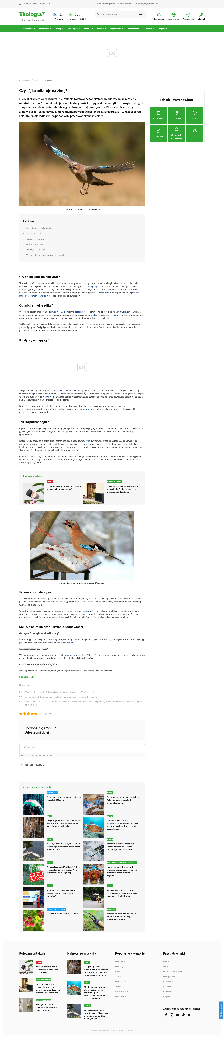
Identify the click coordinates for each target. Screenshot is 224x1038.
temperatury (98, 324)
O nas (165, 967)
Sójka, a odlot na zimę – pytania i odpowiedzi (45, 255)
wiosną (60, 390)
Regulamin (168, 982)
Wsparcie (167, 997)
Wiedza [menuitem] (149, 28)
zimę (52, 289)
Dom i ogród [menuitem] (73, 28)
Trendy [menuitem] (58, 28)
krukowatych (47, 396)
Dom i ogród (120, 967)
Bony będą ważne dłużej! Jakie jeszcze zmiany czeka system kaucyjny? (61, 893)
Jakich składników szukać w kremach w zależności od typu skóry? (64, 487)
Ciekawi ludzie (121, 992)
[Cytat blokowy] (44, 755)
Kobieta (118, 972)
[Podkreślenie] (29, 755)
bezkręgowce (81, 311)
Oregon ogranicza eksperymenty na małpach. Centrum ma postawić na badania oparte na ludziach (63, 823)
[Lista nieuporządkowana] (40, 755)
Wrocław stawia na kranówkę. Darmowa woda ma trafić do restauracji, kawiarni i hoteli (121, 846)
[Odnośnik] (51, 755)
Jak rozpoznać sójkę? (35, 244)
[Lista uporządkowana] (36, 755)
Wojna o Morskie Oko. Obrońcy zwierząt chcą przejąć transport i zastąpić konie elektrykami (122, 893)
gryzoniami (125, 311)
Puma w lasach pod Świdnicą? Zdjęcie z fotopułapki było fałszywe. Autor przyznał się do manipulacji (64, 870)
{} (54, 755)
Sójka (96, 286)
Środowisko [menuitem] (44, 28)
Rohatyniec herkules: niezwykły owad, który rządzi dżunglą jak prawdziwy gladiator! (121, 916)
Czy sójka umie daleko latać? (38, 228)
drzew (108, 292)
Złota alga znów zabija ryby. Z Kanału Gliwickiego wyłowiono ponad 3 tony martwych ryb (63, 846)
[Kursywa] (25, 755)
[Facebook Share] (122, 729)
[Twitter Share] (129, 729)
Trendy (118, 987)
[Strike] (33, 755)
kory (91, 286)
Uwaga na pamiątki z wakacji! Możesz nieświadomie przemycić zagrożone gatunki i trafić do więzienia (122, 871)
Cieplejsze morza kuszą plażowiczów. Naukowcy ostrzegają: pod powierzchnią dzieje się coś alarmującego (123, 824)
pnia (87, 286)
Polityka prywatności (172, 972)
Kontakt (166, 961)
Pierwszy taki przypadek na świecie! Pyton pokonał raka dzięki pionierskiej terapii (123, 800)
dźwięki (88, 440)
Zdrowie (119, 977)
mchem (70, 642)
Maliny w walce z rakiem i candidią (62, 913)
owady (54, 311)
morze (47, 456)
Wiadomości (120, 961)
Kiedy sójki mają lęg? (35, 239)
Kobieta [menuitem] (87, 28)
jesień (59, 639)
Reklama (167, 987)
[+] (58, 755)
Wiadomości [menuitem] (28, 28)
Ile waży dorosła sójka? (36, 249)
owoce (40, 658)
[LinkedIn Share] (136, 729)
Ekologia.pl (24, 80)
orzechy (114, 315)
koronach (99, 292)
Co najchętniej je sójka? (36, 233)
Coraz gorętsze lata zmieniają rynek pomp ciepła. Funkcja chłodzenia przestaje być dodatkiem (123, 489)
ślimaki (62, 311)
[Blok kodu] (47, 755)
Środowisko (36, 80)
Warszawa (59, 19)
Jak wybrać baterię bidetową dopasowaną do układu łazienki (47, 1007)
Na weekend (73, 19)
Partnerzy (167, 992)
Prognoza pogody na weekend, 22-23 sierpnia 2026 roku (64, 798)
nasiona (69, 655)
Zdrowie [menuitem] (100, 28)
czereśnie (34, 295)
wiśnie (43, 295)
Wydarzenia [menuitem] (115, 28)
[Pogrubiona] (22, 755)
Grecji (33, 450)
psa (90, 444)
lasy (33, 462)
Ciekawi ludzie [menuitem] (133, 28)
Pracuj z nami (169, 977)
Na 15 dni (83, 19)
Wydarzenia (120, 997)
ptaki (107, 327)
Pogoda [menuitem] (162, 28)
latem (95, 315)
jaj (34, 393)
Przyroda (48, 80)
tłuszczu (85, 611)
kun (87, 409)
